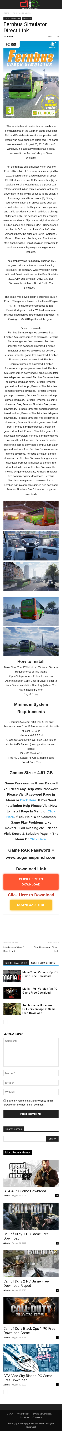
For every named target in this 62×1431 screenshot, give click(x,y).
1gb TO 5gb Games (22, 12)
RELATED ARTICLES (16, 963)
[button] (5, 4)
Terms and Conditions (42, 1413)
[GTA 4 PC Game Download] (31, 1173)
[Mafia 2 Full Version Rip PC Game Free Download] (12, 976)
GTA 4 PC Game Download (24, 1191)
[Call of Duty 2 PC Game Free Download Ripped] (31, 1263)
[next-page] (11, 1022)
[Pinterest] (22, 926)
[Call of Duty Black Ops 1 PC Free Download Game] (31, 1310)
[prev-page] (5, 1022)
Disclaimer (24, 1417)
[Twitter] (14, 926)
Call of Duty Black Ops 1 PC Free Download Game (29, 1331)
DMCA (10, 1413)
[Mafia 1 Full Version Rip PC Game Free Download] (12, 993)
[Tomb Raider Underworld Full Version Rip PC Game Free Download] (12, 1009)
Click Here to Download (31, 895)
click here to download (31, 881)
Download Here (31, 905)
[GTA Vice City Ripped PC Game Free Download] (31, 1358)
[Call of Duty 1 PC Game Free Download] (31, 1216)
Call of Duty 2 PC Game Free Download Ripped (26, 1283)
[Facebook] (6, 926)
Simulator (27, 18)
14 (57, 1196)
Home (6, 12)
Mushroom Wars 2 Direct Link (13, 949)
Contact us (38, 1417)
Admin (10, 36)
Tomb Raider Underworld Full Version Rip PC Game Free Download (39, 1009)
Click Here (28, 800)
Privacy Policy (22, 1413)
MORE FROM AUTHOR (43, 963)
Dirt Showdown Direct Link (46, 949)
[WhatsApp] (30, 926)
